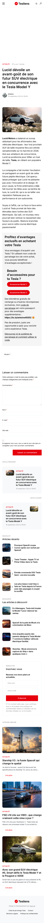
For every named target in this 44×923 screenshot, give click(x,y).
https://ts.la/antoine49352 (18, 317)
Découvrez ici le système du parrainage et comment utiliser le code (20, 337)
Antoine (11, 94)
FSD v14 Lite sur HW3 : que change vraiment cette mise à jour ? (22, 817)
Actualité (6, 64)
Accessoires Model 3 (18, 293)
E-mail (5, 420)
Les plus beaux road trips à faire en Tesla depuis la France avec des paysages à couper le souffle (27, 587)
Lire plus (8, 775)
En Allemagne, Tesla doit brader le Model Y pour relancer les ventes (26, 610)
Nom (4, 410)
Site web (5, 430)
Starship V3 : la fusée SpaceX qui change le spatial (20, 762)
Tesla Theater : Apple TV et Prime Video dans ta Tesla (26, 560)
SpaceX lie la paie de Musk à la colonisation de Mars (26, 623)
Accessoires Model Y (18, 284)
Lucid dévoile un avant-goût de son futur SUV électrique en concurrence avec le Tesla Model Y (26, 479)
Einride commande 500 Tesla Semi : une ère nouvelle (27, 573)
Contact (30, 910)
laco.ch (32, 906)
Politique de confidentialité (29, 913)
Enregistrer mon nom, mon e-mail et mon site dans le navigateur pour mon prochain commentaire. (21, 444)
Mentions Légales (12, 913)
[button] (3, 4)
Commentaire (7, 385)
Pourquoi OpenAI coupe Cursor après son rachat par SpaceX (27, 547)
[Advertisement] (22, 35)
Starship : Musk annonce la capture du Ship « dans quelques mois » (24, 651)
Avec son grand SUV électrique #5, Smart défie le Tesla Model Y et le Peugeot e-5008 (21, 872)
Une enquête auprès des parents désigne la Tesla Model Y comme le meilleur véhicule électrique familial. (26, 637)
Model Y (7, 354)
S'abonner (22, 698)
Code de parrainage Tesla (17, 910)
